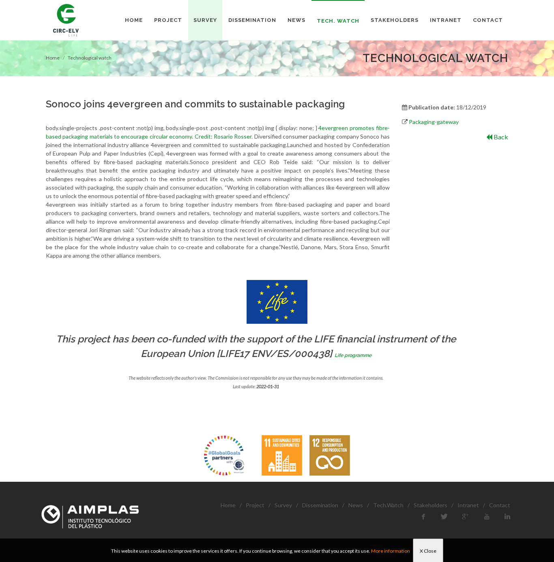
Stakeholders (430, 505)
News (355, 505)
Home (53, 58)
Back (500, 137)
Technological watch (90, 58)
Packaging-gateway (434, 121)
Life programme (353, 355)
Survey (283, 505)
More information (390, 551)
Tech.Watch (388, 505)
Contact (499, 505)
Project (255, 505)
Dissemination (320, 505)
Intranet (468, 505)
